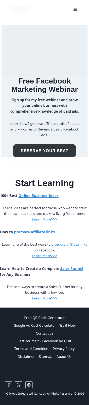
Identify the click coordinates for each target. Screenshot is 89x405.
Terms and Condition (31, 348)
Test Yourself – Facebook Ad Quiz (44, 341)
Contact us (44, 333)
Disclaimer (26, 356)
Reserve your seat (44, 150)
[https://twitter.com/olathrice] (18, 384)
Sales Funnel (71, 268)
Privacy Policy (64, 348)
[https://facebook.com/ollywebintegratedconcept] (8, 384)
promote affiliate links (34, 231)
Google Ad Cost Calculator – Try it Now (44, 325)
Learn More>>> (44, 219)
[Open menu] (75, 9)
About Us (64, 356)
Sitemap (45, 356)
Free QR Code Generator (44, 317)
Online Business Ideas (38, 195)
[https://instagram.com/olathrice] (28, 384)
